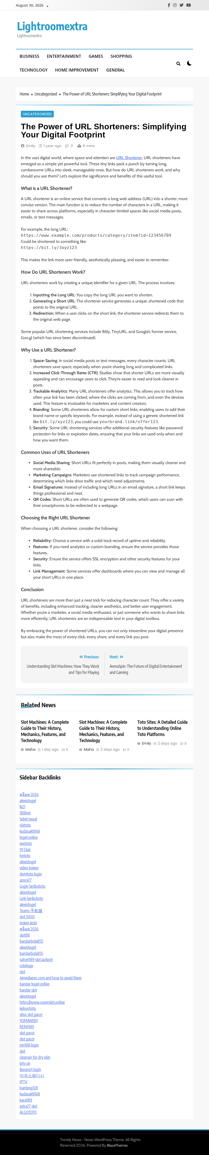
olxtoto (25, 825)
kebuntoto (28, 1008)
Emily (30, 145)
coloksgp (26, 965)
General (115, 70)
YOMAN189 (29, 1020)
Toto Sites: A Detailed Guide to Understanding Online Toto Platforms (162, 728)
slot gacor (27, 1032)
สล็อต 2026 (29, 794)
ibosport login (30, 1069)
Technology (33, 70)
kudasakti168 (30, 831)
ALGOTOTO (28, 1112)
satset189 (27, 959)
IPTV (23, 1081)
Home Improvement (77, 70)
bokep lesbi (28, 922)
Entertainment (64, 56)
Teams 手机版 (31, 910)
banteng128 (29, 1087)
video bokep (29, 867)
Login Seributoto (32, 886)
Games (96, 56)
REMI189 (27, 1026)
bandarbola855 (31, 941)
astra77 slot (28, 1106)
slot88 (25, 935)
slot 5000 (27, 916)
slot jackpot (44, 959)
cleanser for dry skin (35, 1057)
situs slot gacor (31, 1014)
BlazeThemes (117, 1145)
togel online (29, 837)
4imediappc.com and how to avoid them (51, 977)
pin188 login (29, 1045)
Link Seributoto (31, 898)
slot (22, 971)
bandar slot (28, 990)
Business (29, 56)
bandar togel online (34, 983)
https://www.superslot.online (42, 1002)
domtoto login (31, 873)
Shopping (121, 56)
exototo (26, 843)
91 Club (25, 849)
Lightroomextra (52, 26)
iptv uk (25, 1063)
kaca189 (26, 1100)
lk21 (22, 806)
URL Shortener (129, 157)
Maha (30, 749)
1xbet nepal (28, 819)
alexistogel (28, 800)
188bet (25, 812)
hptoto (25, 855)
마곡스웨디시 (32, 1075)
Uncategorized (37, 114)
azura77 (26, 880)
